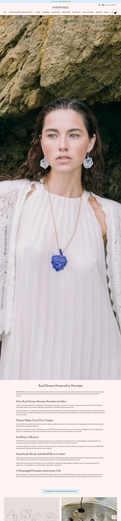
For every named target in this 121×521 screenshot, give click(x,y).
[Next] (91, 1)
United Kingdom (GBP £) (110, 5)
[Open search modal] (5, 12)
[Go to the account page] (112, 12)
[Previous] (30, 1)
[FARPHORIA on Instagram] (99, 5)
